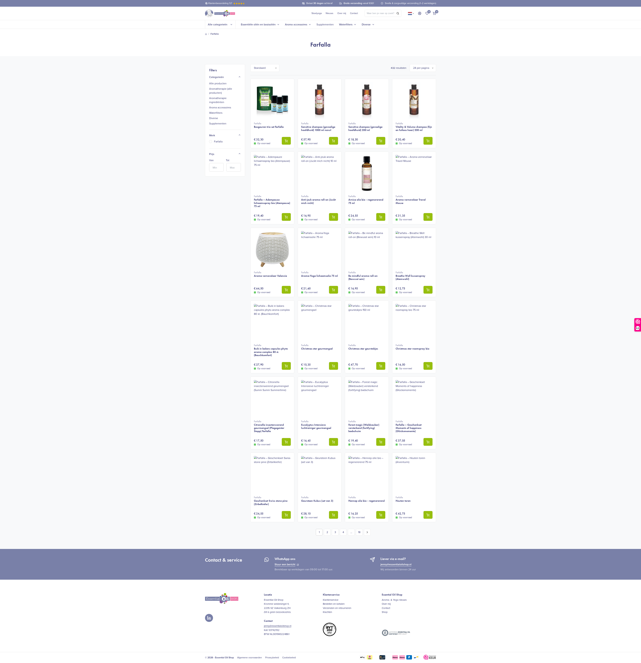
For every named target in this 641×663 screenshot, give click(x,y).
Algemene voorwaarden (249, 657)
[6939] (380, 442)
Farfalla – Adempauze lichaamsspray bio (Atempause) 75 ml (272, 201)
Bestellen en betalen (334, 604)
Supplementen (325, 24)
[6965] (286, 290)
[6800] (333, 366)
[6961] (380, 515)
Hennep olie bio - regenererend (366, 499)
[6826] (380, 290)
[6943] (428, 515)
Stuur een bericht (285, 564)
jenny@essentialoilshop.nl (395, 564)
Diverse (366, 24)
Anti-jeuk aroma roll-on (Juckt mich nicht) (318, 199)
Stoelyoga (316, 13)
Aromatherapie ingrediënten (218, 100)
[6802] (286, 442)
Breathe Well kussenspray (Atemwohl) (410, 276)
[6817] (380, 366)
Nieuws (329, 13)
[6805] (333, 442)
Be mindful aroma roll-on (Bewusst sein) (363, 276)
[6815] (428, 290)
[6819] (428, 366)
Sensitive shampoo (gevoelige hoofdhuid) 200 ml (365, 127)
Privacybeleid (272, 657)
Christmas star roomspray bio (412, 347)
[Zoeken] (397, 13)
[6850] (286, 366)
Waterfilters (345, 24)
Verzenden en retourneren (337, 608)
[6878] (428, 442)
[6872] (380, 141)
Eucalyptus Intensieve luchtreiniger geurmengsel (316, 425)
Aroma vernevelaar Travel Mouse (411, 199)
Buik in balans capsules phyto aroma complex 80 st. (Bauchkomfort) (271, 350)
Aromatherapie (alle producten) (220, 91)
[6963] (428, 217)
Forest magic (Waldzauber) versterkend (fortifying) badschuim (363, 426)
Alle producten (218, 83)
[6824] (333, 217)
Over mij (341, 13)
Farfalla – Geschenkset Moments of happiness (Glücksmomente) (408, 426)
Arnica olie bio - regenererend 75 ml (365, 199)
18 (359, 532)
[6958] (380, 217)
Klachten (327, 612)
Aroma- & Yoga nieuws (394, 600)
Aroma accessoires (296, 24)
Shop (385, 612)
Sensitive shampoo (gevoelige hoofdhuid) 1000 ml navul (318, 127)
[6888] (333, 290)
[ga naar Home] (206, 34)
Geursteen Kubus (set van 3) (317, 499)
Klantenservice (330, 600)
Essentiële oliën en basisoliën (258, 24)
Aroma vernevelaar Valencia (270, 274)
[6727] (286, 141)
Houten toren (403, 499)
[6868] (428, 141)
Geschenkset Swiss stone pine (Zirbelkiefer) (270, 501)
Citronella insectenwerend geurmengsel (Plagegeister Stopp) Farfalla (269, 426)
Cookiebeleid (289, 657)
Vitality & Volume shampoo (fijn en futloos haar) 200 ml (414, 127)
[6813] (286, 217)
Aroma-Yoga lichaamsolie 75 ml (319, 274)
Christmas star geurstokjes (363, 347)
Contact (354, 13)
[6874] (333, 141)
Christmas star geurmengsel (317, 347)
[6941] (286, 515)
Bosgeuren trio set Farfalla (269, 125)
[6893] (333, 515)
